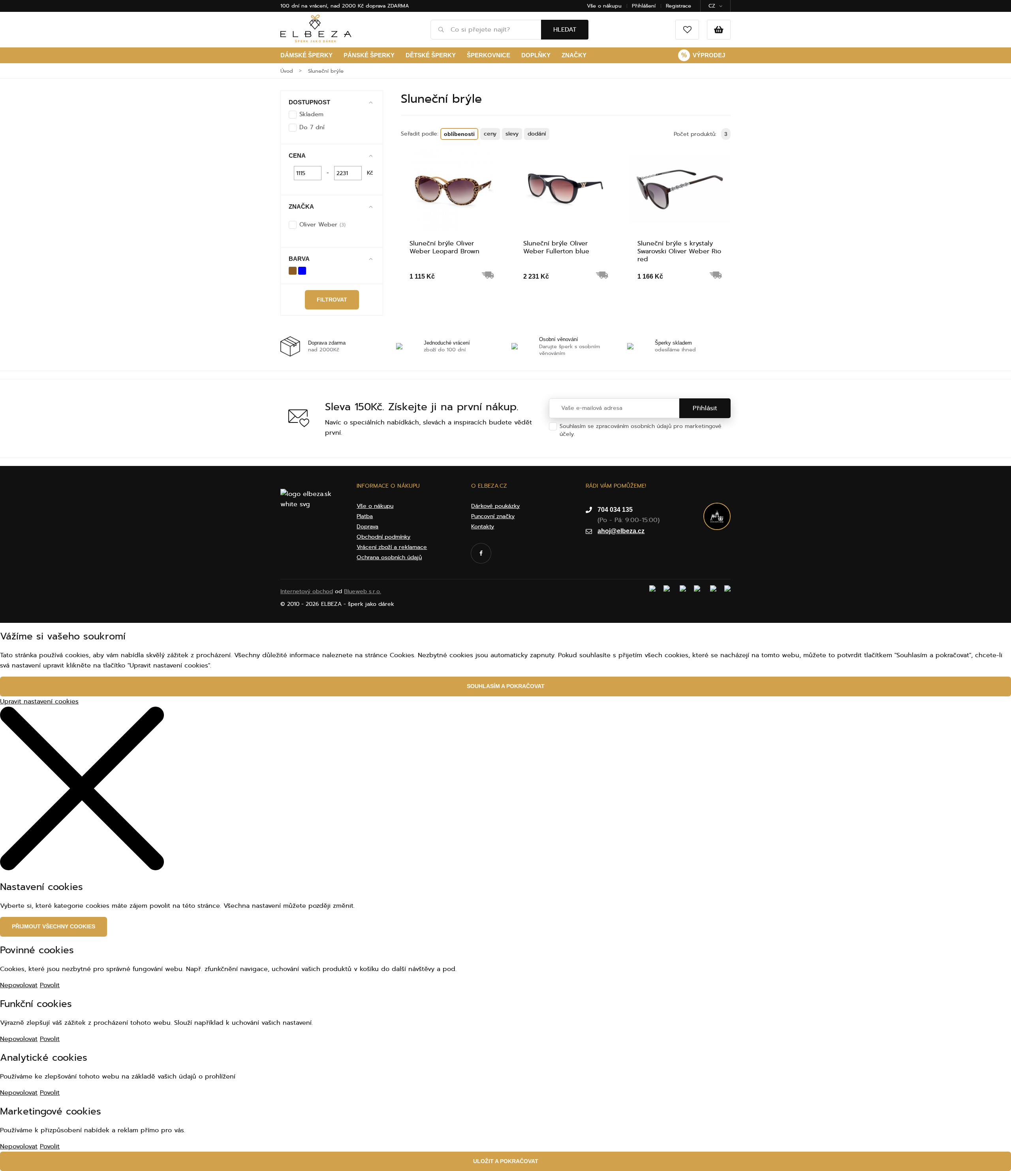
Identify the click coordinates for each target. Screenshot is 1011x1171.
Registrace (678, 5)
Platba (365, 516)
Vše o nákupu (604, 5)
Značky (574, 55)
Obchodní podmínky (383, 537)
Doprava (367, 526)
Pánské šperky (369, 55)
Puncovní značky (493, 516)
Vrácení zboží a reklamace (392, 547)
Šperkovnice (488, 55)
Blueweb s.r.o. (362, 591)
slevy (512, 134)
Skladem (311, 114)
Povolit (50, 985)
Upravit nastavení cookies (39, 701)
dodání (537, 134)
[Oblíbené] (687, 30)
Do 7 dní (311, 127)
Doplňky (536, 55)
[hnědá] (293, 270)
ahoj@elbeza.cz (621, 531)
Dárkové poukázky (495, 506)
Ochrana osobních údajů (609, 434)
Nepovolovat (19, 985)
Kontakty (482, 526)
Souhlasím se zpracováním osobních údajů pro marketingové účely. (641, 430)
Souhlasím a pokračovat (506, 686)
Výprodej (703, 55)
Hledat (564, 29)
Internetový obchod (306, 591)
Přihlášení (644, 5)
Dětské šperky (431, 55)
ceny (490, 134)
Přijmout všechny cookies (53, 926)
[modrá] (302, 270)
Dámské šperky (306, 55)
